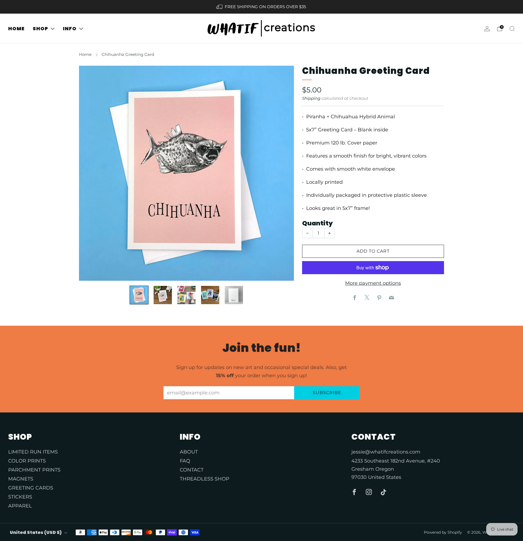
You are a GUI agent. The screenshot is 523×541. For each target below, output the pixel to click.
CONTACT (191, 470)
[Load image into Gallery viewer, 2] (162, 295)
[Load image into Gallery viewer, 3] (186, 295)
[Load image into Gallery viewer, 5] (233, 295)
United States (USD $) (36, 532)
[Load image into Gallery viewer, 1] (139, 295)
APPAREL (20, 506)
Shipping (311, 98)
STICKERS (20, 497)
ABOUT (189, 452)
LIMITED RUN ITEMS (33, 452)
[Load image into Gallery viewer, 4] (210, 295)
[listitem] (261, 7)
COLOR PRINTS (27, 461)
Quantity (317, 223)
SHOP (40, 28)
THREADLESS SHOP (204, 479)
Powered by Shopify (443, 532)
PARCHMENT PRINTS (34, 470)
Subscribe (327, 392)
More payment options (373, 283)
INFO (70, 28)
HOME (16, 28)
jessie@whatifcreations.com (385, 452)
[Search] (512, 28)
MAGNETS (20, 479)
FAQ (185, 461)
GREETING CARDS (30, 488)
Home (85, 54)
